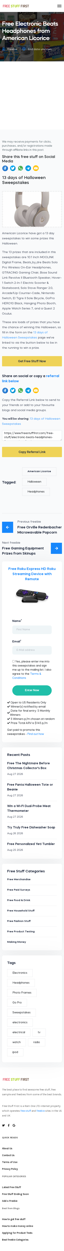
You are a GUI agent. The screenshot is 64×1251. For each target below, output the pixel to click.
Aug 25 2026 (15, 850)
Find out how (35, 734)
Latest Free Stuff (11, 1187)
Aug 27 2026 (15, 774)
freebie (41, 1110)
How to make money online (17, 1226)
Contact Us (8, 1155)
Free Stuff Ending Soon (15, 1194)
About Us (7, 1148)
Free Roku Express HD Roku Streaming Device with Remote (32, 574)
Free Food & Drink (18, 900)
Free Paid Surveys (18, 890)
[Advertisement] (32, 97)
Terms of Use (9, 1162)
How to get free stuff (13, 1219)
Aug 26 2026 (15, 833)
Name (17, 621)
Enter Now (32, 690)
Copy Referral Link (32, 452)
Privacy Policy (10, 1168)
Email (16, 641)
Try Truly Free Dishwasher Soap (31, 827)
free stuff (25, 1110)
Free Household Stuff (21, 911)
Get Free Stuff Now (32, 361)
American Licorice (39, 471)
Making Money (16, 942)
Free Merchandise (19, 879)
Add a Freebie (9, 1200)
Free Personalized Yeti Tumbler (31, 844)
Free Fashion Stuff (19, 921)
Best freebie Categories (15, 1239)
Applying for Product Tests (17, 1232)
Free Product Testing (21, 931)
